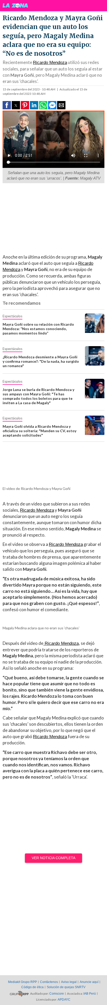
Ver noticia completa (53, 858)
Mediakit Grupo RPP (22, 982)
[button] (7, 105)
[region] (51, 218)
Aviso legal (69, 982)
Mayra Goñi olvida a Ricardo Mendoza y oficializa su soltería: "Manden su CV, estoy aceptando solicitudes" (39, 430)
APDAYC (64, 999)
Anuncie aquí (89, 982)
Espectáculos (12, 316)
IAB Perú (89, 993)
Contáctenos (49, 982)
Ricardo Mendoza (50, 62)
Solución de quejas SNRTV (66, 987)
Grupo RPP (19, 994)
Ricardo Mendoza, (61, 643)
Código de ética (32, 987)
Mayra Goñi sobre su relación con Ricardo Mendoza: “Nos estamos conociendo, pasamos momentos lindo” (38, 328)
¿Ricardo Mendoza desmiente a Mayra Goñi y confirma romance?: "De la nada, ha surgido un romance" (41, 361)
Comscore (56, 993)
